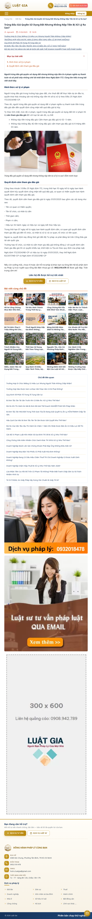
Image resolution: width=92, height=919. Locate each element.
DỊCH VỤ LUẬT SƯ (40, 833)
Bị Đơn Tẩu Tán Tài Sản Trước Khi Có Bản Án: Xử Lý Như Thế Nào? (33, 400)
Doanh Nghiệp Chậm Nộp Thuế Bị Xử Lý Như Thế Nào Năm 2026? (33, 466)
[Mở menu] (6, 13)
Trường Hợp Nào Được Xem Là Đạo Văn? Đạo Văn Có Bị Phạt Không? (34, 389)
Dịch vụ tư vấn (36, 281)
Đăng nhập (70, 13)
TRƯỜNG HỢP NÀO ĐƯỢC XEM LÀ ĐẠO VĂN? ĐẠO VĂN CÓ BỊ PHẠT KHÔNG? (37, 39)
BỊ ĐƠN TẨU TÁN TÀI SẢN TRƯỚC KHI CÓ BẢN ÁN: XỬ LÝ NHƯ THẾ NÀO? (35, 46)
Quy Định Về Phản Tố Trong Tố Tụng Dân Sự (24, 394)
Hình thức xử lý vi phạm (19, 62)
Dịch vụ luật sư (59, 281)
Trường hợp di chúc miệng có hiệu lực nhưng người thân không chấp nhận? (37, 36)
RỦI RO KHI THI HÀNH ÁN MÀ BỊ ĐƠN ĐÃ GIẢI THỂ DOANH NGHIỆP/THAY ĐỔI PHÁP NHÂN (43, 49)
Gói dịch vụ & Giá (80, 5)
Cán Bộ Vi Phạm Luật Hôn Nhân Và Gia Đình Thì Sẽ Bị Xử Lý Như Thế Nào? (36, 434)
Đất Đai (18, 19)
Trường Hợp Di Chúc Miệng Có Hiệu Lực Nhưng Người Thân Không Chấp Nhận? (39, 383)
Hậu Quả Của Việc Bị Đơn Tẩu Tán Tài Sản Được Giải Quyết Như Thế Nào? (36, 420)
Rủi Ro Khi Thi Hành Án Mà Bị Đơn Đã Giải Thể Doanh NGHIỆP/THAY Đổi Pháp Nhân (40, 406)
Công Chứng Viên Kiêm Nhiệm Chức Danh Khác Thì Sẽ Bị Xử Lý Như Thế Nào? (38, 440)
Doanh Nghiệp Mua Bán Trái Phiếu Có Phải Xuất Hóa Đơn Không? (33, 451)
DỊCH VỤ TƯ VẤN (17, 833)
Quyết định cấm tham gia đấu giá (24, 66)
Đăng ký (81, 13)
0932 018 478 (15, 864)
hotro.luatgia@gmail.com (20, 871)
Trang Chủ (8, 19)
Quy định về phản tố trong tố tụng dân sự (22, 43)
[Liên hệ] (87, 913)
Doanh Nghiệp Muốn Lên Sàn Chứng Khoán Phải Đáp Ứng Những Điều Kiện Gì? (39, 446)
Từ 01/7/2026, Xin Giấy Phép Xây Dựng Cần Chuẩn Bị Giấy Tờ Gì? (32, 480)
